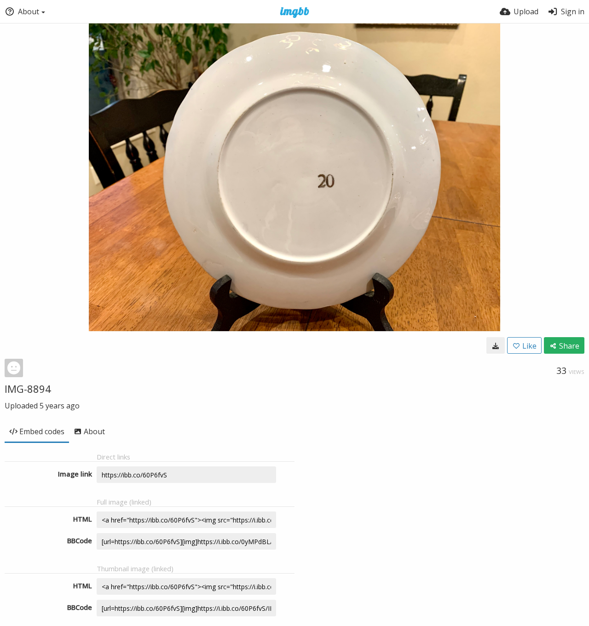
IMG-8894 (28, 389)
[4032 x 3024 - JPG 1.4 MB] (495, 345)
